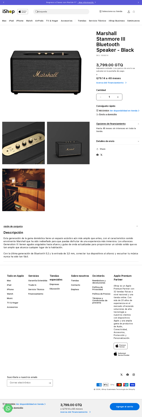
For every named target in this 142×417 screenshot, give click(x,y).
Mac (9, 280)
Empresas (54, 284)
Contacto (75, 285)
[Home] (8, 11)
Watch (10, 294)
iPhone (10, 289)
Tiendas (75, 280)
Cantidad (101, 90)
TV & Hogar (12, 303)
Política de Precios (101, 294)
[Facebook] (97, 154)
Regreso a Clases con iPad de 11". (70, 2)
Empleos (75, 289)
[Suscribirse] (50, 383)
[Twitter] (101, 154)
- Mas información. (86, 2)
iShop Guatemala (108, 389)
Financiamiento (35, 294)
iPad (9, 285)
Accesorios (12, 307)
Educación (55, 289)
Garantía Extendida (37, 280)
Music (10, 298)
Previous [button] (3, 2)
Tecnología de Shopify (125, 389)
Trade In (32, 285)
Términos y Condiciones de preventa (99, 300)
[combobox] (61, 11)
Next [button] (138, 2)
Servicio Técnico (36, 289)
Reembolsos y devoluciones (99, 281)
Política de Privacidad (97, 288)
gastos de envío (124, 68)
